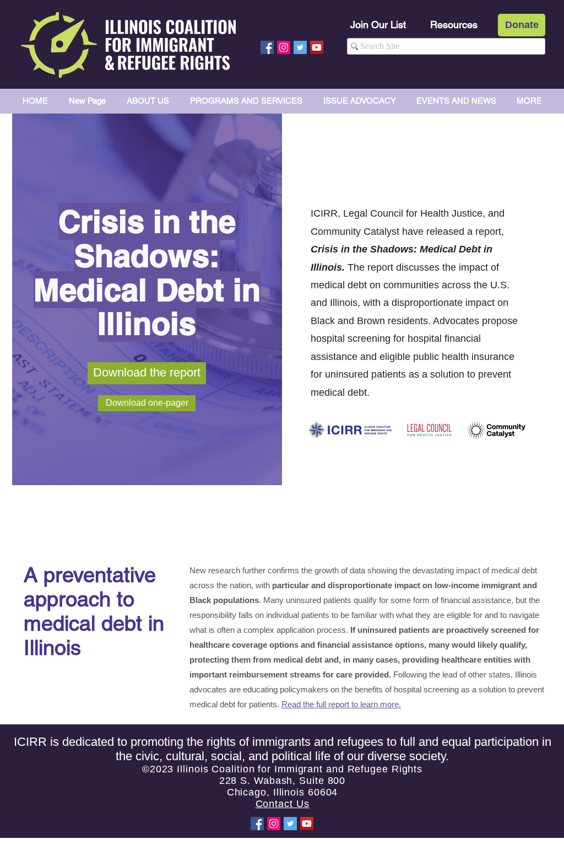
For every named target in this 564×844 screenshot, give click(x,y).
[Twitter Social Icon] (300, 47)
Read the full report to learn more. (341, 704)
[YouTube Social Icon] (316, 47)
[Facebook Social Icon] (267, 47)
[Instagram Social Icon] (283, 47)
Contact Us (283, 803)
